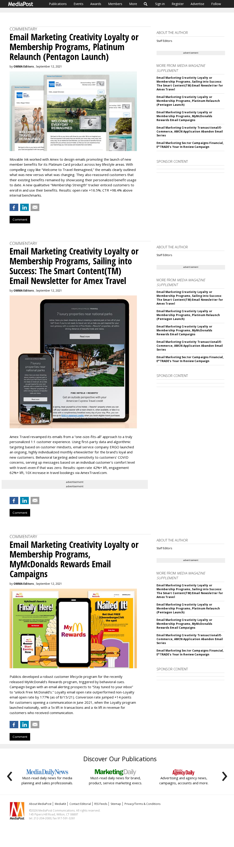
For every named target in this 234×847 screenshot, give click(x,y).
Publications (58, 4)
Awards (95, 4)
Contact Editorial (80, 804)
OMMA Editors (23, 66)
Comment (20, 219)
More (133, 4)
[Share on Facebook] (14, 207)
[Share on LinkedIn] (24, 207)
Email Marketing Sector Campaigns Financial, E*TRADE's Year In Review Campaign (190, 145)
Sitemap (116, 804)
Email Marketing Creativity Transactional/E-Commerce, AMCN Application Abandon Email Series (190, 131)
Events (78, 4)
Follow (216, 4)
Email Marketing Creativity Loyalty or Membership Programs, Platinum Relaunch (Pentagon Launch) (188, 101)
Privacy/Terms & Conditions (142, 804)
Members (115, 4)
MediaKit (60, 804)
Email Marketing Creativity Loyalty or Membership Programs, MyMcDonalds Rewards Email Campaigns (184, 116)
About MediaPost (40, 804)
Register (178, 4)
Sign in (160, 4)
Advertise (197, 4)
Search (146, 4)
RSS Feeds (100, 804)
